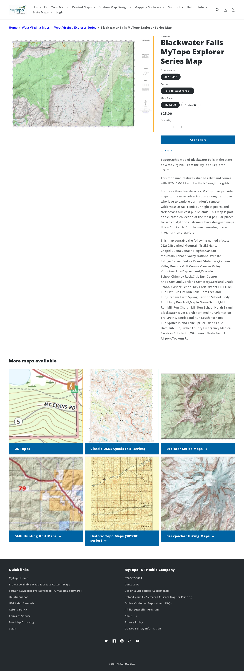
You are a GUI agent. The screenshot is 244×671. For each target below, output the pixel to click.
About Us (131, 616)
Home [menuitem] (37, 7)
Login (12, 628)
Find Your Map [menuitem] (54, 7)
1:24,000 (170, 104)
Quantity (166, 120)
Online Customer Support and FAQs (148, 603)
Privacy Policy (134, 622)
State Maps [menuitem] (41, 12)
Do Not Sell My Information (143, 628)
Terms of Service (20, 616)
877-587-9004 (133, 578)
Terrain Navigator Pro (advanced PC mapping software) (45, 590)
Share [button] (168, 150)
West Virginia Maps (36, 28)
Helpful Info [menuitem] (195, 7)
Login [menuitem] (60, 12)
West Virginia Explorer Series (75, 28)
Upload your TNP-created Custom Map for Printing (158, 597)
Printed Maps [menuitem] (82, 7)
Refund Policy (18, 609)
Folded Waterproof (178, 90)
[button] (217, 10)
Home (13, 28)
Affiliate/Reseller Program (142, 609)
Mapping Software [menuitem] (148, 7)
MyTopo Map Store (126, 664)
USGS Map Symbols (21, 603)
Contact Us (132, 584)
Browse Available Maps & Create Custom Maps (39, 584)
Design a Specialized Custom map (147, 590)
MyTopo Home (18, 578)
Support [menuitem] (174, 7)
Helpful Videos (18, 597)
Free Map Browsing (21, 622)
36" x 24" (171, 76)
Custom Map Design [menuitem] (113, 7)
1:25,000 (191, 104)
